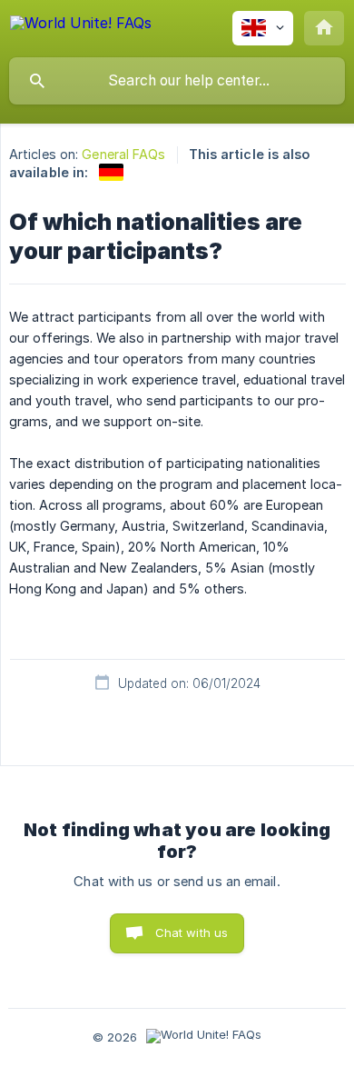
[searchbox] (177, 81)
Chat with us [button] (192, 932)
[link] (111, 172)
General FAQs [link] (123, 154)
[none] (81, 26)
